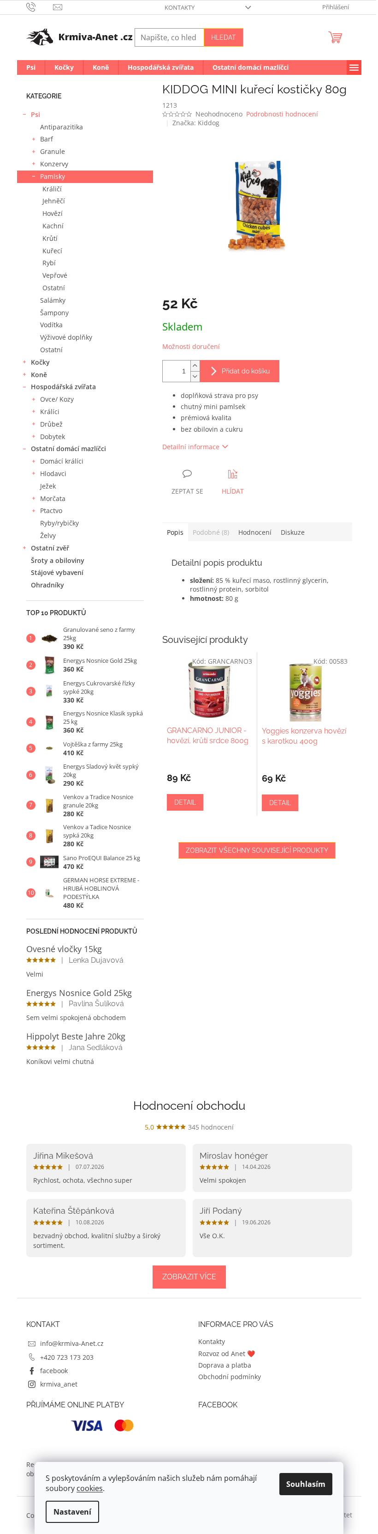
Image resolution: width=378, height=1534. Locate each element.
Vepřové (54, 275)
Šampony (54, 312)
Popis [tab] (175, 532)
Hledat (223, 37)
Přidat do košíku (246, 371)
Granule (52, 151)
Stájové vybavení (57, 572)
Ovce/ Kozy (57, 399)
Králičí (52, 188)
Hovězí (52, 213)
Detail (185, 802)
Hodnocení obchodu (189, 1105)
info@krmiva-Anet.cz (72, 1343)
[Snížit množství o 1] (195, 376)
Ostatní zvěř (50, 548)
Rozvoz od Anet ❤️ (226, 1353)
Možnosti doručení (191, 346)
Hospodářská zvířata (63, 386)
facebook (54, 1370)
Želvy (48, 535)
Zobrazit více (189, 1276)
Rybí (49, 262)
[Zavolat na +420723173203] (39, 6)
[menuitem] (31, 67)
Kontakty (180, 7)
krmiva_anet (58, 1384)
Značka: (195, 122)
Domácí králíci (61, 461)
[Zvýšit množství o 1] (195, 366)
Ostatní (53, 287)
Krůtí (50, 238)
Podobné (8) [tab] (211, 532)
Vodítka (51, 324)
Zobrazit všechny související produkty (257, 850)
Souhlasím (305, 1484)
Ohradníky (47, 585)
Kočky (40, 362)
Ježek (48, 486)
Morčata (52, 498)
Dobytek (52, 436)
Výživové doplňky (66, 337)
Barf (46, 138)
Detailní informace (190, 446)
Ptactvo (51, 510)
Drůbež (51, 424)
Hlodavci (53, 473)
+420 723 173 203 (67, 1357)
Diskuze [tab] (293, 532)
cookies (90, 1488)
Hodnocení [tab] (255, 532)
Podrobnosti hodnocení (282, 114)
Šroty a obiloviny (57, 560)
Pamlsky (52, 176)
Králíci (49, 411)
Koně (39, 374)
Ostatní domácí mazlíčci (68, 448)
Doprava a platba (224, 1365)
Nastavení (72, 1512)
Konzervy (54, 163)
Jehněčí (53, 200)
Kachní (53, 225)
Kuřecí (52, 250)
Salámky (52, 300)
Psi (35, 114)
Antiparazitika (61, 126)
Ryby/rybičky (59, 523)
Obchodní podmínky (229, 1376)
